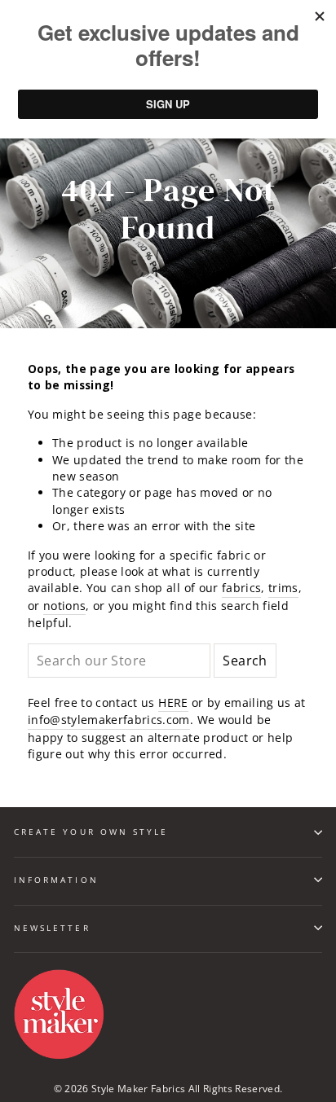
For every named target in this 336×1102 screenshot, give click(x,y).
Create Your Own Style (91, 831)
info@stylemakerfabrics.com (109, 719)
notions (64, 605)
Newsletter (52, 927)
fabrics (241, 587)
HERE (173, 702)
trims (283, 587)
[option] (168, 209)
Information (56, 879)
